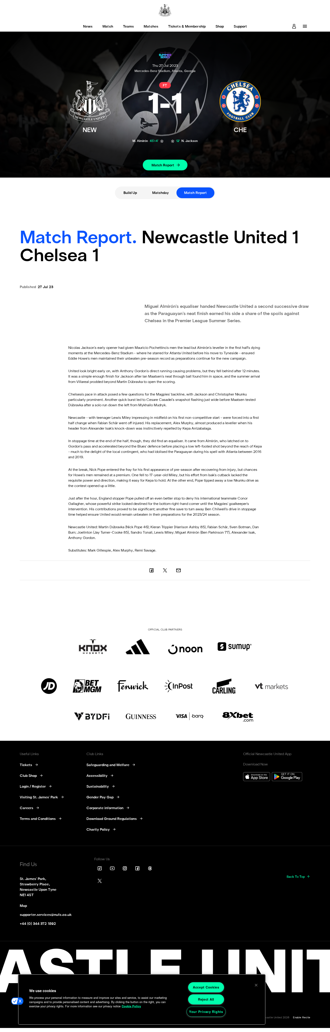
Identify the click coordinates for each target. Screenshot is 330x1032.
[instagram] (124, 868)
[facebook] (151, 570)
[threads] (150, 868)
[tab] (130, 192)
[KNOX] (92, 646)
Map (23, 906)
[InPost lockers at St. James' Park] (178, 686)
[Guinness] (141, 716)
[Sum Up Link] (234, 646)
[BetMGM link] (87, 686)
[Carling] (224, 686)
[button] (17, 1001)
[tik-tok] (99, 868)
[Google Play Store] (287, 777)
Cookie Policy (131, 1006)
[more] (304, 26)
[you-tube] (112, 868)
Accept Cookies (206, 987)
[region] (142, 999)
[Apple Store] (256, 777)
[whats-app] (178, 570)
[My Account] (294, 26)
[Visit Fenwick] (132, 686)
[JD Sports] (49, 686)
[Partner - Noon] (185, 646)
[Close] (256, 985)
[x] (165, 570)
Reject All (206, 999)
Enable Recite (301, 1018)
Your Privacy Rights (206, 1011)
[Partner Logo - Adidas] (137, 646)
